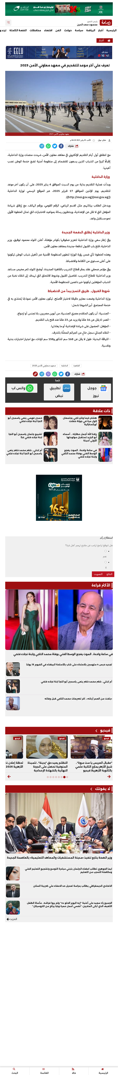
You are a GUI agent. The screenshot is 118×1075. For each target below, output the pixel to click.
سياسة (79, 30)
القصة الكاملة (18, 30)
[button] (109, 776)
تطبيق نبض (56, 392)
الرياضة (90, 30)
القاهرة (76, 365)
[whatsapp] (35, 374)
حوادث (68, 30)
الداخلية (64, 365)
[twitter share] (54, 146)
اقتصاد (48, 30)
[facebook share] (61, 146)
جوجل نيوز (93, 392)
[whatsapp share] (48, 146)
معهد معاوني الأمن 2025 (44, 365)
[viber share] (41, 146)
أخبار (100, 30)
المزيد (13, 919)
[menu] (8, 23)
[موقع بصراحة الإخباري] (109, 40)
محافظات (35, 30)
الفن (58, 30)
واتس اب (18, 388)
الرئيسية (111, 30)
